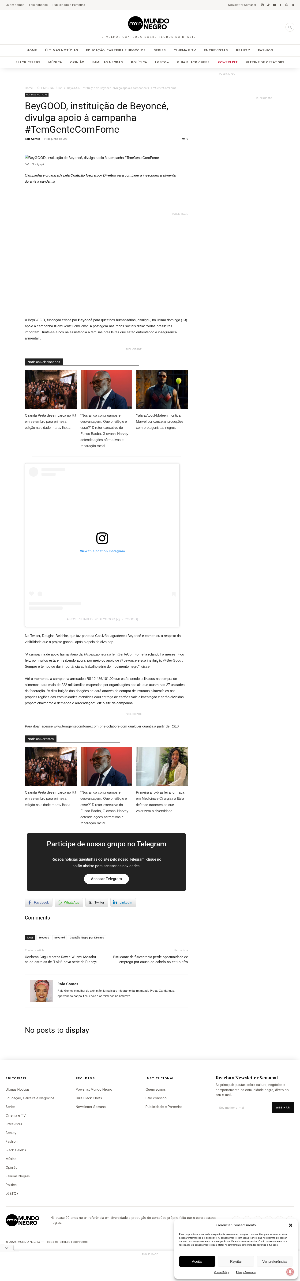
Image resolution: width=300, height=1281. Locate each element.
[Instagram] (262, 5)
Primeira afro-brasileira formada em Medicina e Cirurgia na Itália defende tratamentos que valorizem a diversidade (160, 801)
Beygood (43, 937)
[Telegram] (292, 5)
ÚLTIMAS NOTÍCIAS (50, 88)
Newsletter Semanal (242, 5)
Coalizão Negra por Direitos (87, 937)
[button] (290, 1225)
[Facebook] (280, 5)
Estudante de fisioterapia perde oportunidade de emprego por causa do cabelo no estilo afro (150, 959)
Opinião (77, 62)
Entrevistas (216, 50)
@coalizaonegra (95, 654)
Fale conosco (38, 5)
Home (32, 50)
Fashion (265, 50)
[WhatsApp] (286, 5)
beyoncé (59, 937)
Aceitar (197, 1261)
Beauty (243, 50)
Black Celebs (28, 62)
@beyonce (128, 660)
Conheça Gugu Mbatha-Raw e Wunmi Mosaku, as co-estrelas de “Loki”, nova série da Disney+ (61, 959)
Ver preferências (274, 1261)
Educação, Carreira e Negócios (116, 50)
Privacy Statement (246, 1272)
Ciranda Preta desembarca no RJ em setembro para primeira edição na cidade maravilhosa (50, 421)
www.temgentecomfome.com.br (78, 726)
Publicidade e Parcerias (68, 5)
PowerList (228, 62)
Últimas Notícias (61, 50)
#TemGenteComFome (71, 326)
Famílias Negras (107, 62)
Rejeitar (236, 1261)
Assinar (283, 1107)
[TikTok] (268, 5)
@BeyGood (172, 660)
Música (55, 62)
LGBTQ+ (162, 62)
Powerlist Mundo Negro (94, 1089)
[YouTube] (274, 5)
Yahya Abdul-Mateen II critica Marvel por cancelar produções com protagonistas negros (160, 421)
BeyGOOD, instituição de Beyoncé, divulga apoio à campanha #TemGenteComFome (96, 117)
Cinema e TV (185, 50)
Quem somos (15, 5)
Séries (160, 50)
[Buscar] (289, 27)
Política (139, 62)
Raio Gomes (32, 138)
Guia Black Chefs (193, 62)
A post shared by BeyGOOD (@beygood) (102, 619)
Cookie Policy (221, 1272)
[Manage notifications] (290, 1272)
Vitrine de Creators (265, 62)
